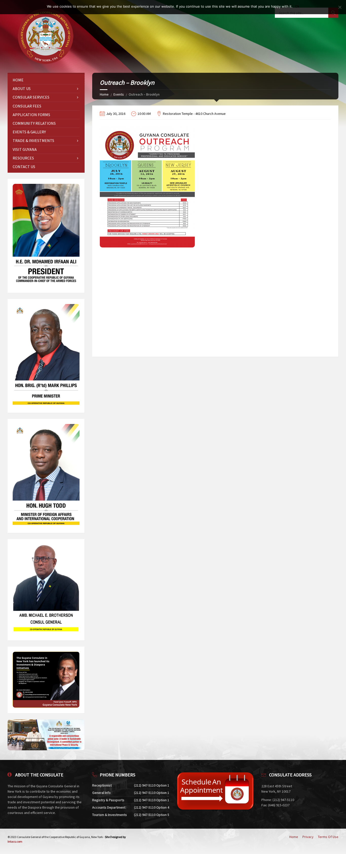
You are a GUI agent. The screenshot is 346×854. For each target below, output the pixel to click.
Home (104, 94)
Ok (297, 6)
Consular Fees (27, 106)
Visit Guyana (25, 149)
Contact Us (24, 166)
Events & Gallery (29, 131)
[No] (339, 7)
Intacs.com (15, 841)
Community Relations (34, 123)
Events (118, 94)
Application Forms (31, 114)
